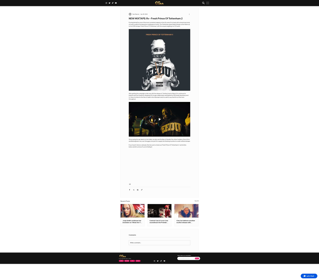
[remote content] (159, 164)
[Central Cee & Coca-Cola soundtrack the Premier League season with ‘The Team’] (160, 211)
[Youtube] (116, 3)
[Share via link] (142, 190)
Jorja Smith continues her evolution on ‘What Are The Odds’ (132, 221)
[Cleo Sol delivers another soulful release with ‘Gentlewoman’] (186, 211)
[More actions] (189, 14)
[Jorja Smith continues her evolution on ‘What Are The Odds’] (133, 211)
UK (130, 184)
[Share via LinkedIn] (137, 190)
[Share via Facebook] (129, 190)
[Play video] (159, 119)
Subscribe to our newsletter (184, 255)
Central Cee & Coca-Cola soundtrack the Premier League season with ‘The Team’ (159, 221)
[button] (203, 3)
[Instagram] (106, 3)
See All (197, 201)
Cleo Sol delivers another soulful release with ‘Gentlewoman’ (185, 221)
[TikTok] (113, 3)
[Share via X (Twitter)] (133, 190)
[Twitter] (109, 3)
